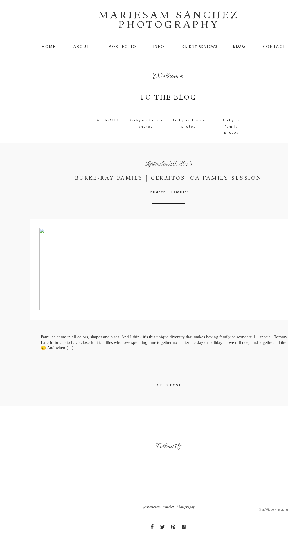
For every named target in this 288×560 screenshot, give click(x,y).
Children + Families (168, 192)
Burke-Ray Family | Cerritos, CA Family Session (168, 178)
